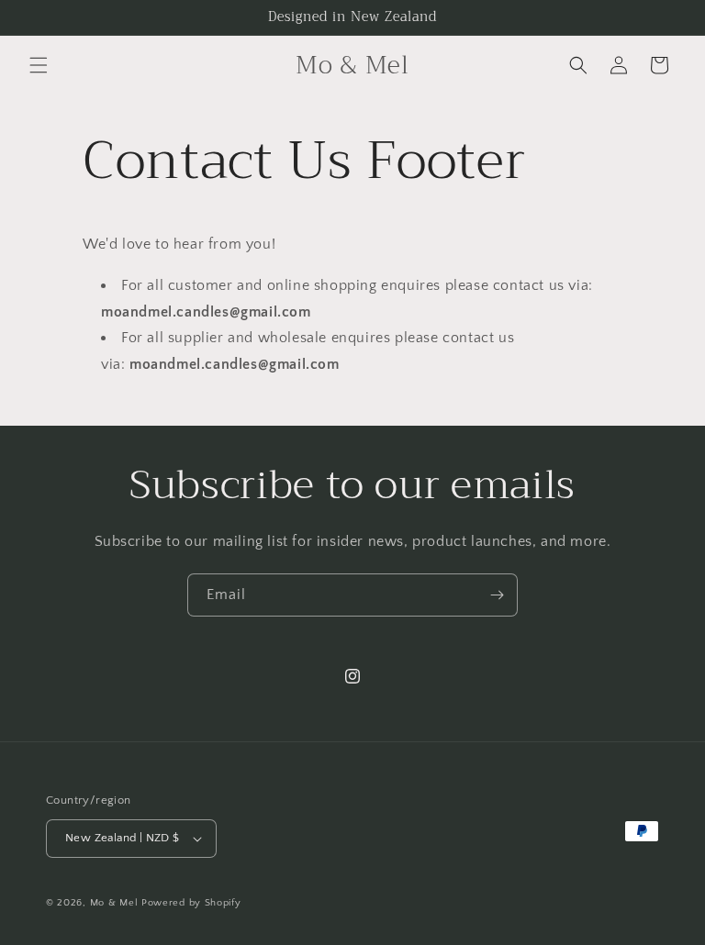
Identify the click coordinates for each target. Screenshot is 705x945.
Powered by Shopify (191, 902)
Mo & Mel (114, 902)
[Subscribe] (496, 595)
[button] (38, 65)
